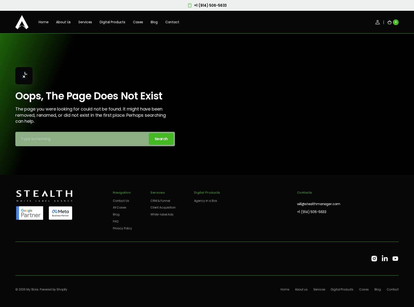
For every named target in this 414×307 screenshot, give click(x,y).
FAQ (115, 221)
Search (161, 139)
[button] (377, 22)
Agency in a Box (205, 201)
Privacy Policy (122, 228)
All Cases (119, 207)
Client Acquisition (162, 207)
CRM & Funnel (160, 201)
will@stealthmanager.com (318, 204)
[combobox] (95, 139)
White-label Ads (161, 214)
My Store (32, 289)
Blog (116, 214)
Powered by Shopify (53, 289)
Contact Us (121, 201)
